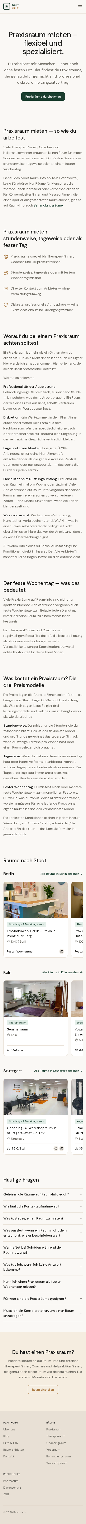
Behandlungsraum (58, 1456)
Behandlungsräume (48, 205)
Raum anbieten (13, 1450)
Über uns (9, 1429)
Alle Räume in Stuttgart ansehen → (58, 1071)
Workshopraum (56, 1463)
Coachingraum (56, 1443)
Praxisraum (53, 1429)
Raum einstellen (43, 1389)
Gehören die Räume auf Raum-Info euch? (36, 1194)
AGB (6, 1494)
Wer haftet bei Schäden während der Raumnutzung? (32, 1250)
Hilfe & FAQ (10, 1443)
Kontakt (8, 1456)
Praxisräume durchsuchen (43, 96)
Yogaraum (53, 1450)
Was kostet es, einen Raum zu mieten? (33, 1218)
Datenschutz (12, 1487)
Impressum (11, 1481)
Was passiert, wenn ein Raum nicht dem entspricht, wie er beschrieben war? (35, 1233)
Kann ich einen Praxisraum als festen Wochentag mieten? (32, 1284)
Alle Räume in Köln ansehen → (62, 972)
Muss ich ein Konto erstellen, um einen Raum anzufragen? (38, 1313)
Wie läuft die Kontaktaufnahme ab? (31, 1206)
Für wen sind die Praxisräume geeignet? (34, 1298)
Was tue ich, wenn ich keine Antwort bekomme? (32, 1267)
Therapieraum (55, 1436)
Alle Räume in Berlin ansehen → (61, 874)
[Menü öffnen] (80, 6)
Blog (6, 1436)
